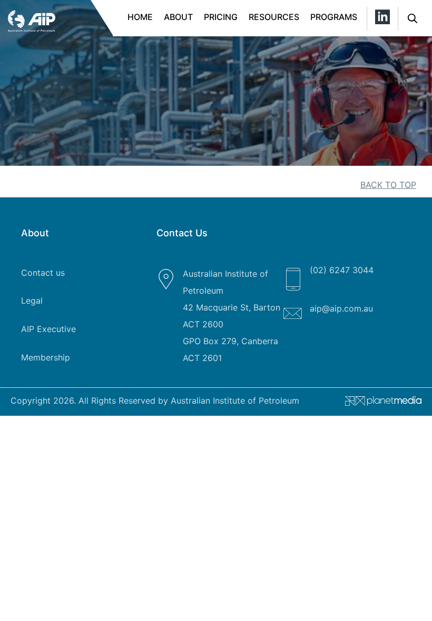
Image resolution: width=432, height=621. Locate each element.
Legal (32, 300)
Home (140, 17)
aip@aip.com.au (341, 308)
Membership (45, 357)
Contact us (43, 272)
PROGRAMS (333, 17)
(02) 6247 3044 (342, 270)
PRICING (221, 17)
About (178, 17)
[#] (379, 403)
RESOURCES (274, 17)
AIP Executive (48, 329)
